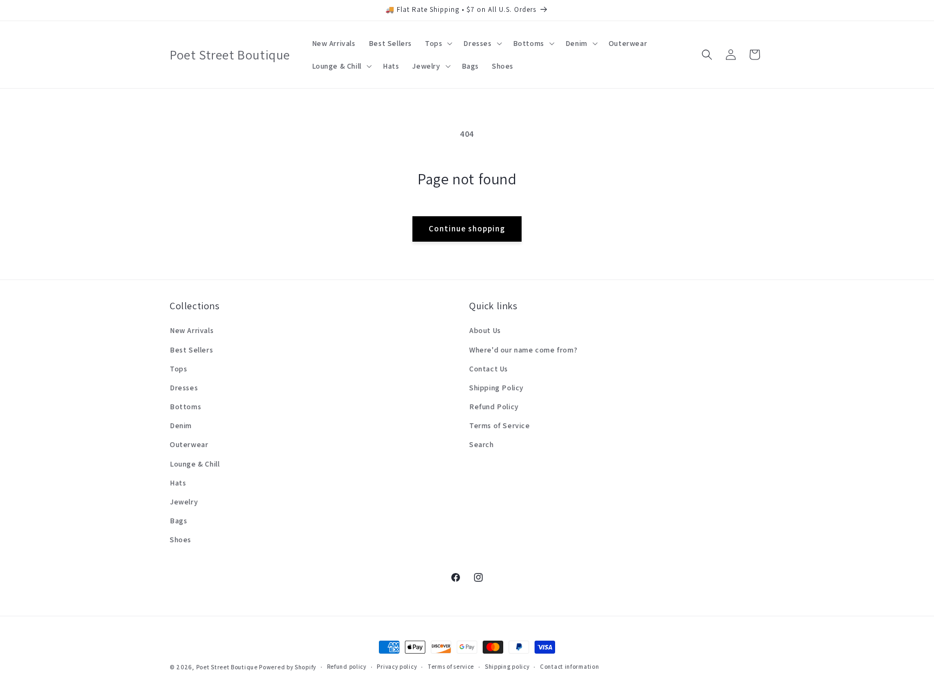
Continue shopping (467, 228)
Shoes (180, 539)
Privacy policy (397, 666)
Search (481, 444)
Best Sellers (191, 350)
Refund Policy (494, 406)
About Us (485, 330)
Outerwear (189, 444)
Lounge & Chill (194, 464)
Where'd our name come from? (523, 350)
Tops (178, 369)
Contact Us (488, 369)
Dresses (184, 387)
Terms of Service (499, 425)
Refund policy (346, 666)
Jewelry (184, 502)
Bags (178, 520)
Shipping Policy (496, 387)
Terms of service (451, 666)
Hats (178, 483)
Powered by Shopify (287, 667)
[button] (437, 43)
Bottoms (185, 406)
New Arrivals (192, 330)
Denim (181, 425)
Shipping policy (507, 666)
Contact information (569, 666)
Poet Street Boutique (227, 667)
